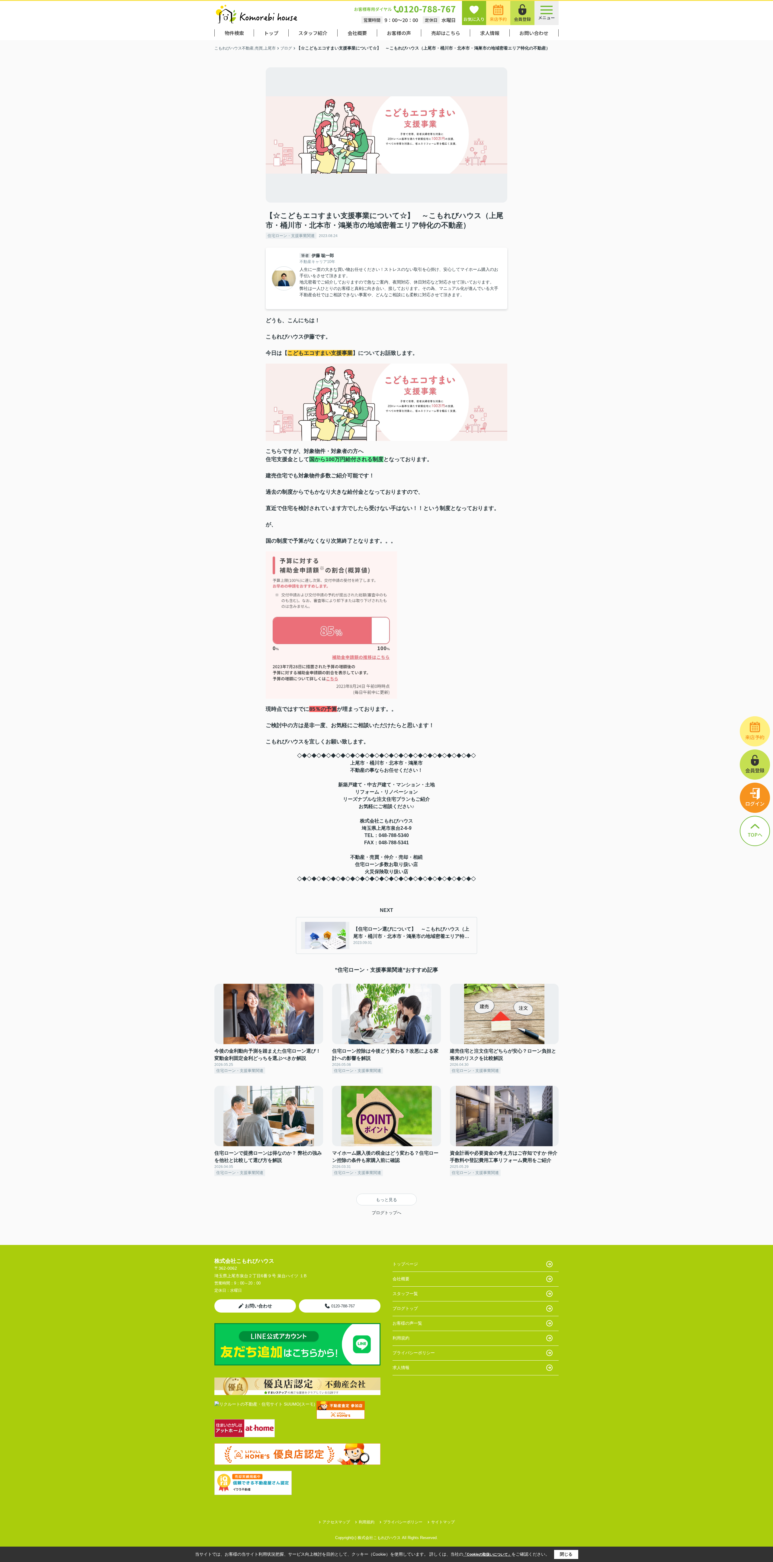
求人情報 (489, 33)
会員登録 (522, 19)
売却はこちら (445, 33)
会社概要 (357, 33)
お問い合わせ (533, 33)
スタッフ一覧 (405, 1293)
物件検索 (234, 33)
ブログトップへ (386, 1212)
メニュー (546, 17)
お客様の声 (399, 33)
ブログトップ (405, 1308)
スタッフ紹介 (312, 33)
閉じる (566, 1554)
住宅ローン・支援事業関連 (291, 235)
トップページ (405, 1264)
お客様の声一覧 (407, 1323)
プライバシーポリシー (414, 1352)
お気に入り (474, 19)
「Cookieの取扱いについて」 (487, 1554)
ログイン (755, 803)
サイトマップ (443, 1522)
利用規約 (401, 1338)
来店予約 (498, 19)
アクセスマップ (336, 1522)
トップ (271, 33)
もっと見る (386, 1199)
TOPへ (755, 834)
